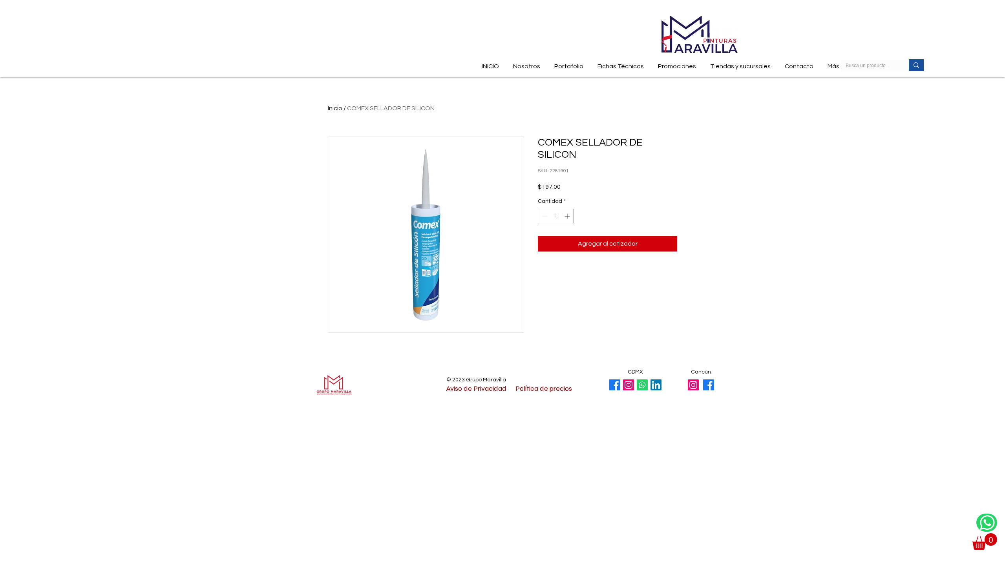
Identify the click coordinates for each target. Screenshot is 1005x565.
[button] (620, 63)
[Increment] (568, 216)
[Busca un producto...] (916, 65)
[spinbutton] (556, 216)
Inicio (335, 108)
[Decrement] (544, 216)
